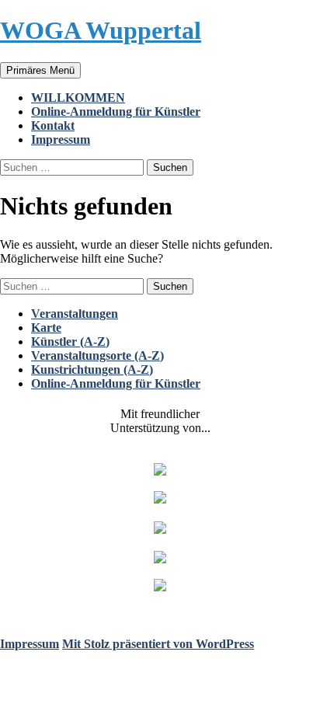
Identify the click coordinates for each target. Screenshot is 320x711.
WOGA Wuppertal (100, 30)
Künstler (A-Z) (70, 341)
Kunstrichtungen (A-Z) (92, 369)
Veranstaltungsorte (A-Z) (97, 355)
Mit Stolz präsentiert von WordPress (158, 643)
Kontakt (53, 125)
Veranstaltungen (74, 313)
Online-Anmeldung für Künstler (115, 111)
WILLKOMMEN (78, 97)
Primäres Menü (40, 70)
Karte (46, 327)
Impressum (60, 139)
